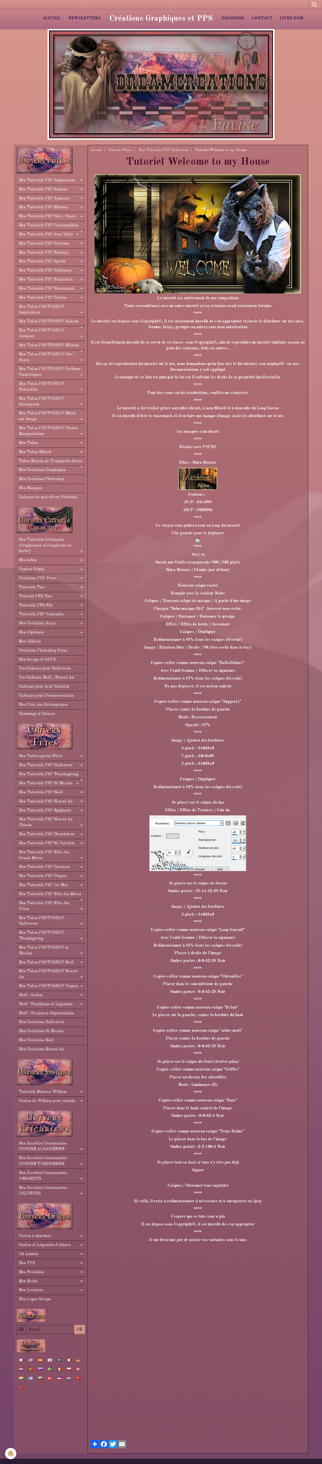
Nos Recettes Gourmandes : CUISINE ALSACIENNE (44, 1146)
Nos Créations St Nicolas (41, 1031)
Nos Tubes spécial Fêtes (40, 756)
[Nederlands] (21, 1369)
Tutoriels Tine (32, 587)
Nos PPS (27, 1263)
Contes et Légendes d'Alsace (45, 1245)
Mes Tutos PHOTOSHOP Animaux (41, 333)
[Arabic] (59, 1360)
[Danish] (50, 1378)
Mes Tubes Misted (35, 452)
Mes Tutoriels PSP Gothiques (45, 271)
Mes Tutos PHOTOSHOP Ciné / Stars (47, 357)
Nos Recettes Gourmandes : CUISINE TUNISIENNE (44, 1161)
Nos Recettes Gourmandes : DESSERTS (44, 1176)
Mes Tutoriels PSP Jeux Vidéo (46, 234)
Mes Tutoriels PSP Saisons (43, 189)
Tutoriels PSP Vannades (41, 614)
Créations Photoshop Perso (43, 651)
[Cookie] (10, 1453)
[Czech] (59, 1378)
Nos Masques (30, 488)
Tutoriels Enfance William (43, 1092)
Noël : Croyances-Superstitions (46, 1013)
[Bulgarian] (40, 1378)
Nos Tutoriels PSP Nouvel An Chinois (46, 822)
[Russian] (40, 1369)
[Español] (40, 1360)
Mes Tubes (28, 443)
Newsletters (84, 18)
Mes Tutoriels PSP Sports (42, 261)
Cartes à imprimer (35, 1236)
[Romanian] (59, 1369)
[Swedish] (50, 1369)
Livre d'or (292, 18)
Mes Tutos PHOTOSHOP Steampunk (41, 402)
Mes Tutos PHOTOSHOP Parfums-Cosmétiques (50, 372)
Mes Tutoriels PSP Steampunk (46, 289)
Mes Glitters (30, 642)
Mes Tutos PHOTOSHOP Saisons (49, 321)
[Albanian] (21, 1387)
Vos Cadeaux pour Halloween (45, 669)
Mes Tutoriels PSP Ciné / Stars (47, 216)
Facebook (233, 18)
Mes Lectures (31, 1290)
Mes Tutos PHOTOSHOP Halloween (41, 921)
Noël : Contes (31, 995)
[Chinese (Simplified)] (78, 1378)
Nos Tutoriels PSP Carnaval (44, 867)
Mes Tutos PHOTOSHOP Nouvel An (48, 974)
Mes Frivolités (31, 1272)
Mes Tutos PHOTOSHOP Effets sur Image (47, 416)
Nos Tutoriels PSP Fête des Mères (50, 894)
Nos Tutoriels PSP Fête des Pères (44, 906)
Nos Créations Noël (36, 1040)
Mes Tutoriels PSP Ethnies (43, 207)
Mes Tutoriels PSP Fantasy (44, 253)
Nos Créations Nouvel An (41, 1049)
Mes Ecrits (28, 1281)
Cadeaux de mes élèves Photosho (48, 497)
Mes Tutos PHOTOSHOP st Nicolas (44, 950)
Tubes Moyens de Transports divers (50, 461)
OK (80, 1329)
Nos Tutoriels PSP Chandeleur (47, 834)
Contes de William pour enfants (47, 1101)
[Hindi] (21, 1378)
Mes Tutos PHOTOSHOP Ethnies (49, 345)
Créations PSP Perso (37, 578)
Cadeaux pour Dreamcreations (46, 696)
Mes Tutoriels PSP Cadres (42, 298)
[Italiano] (69, 1360)
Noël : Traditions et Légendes (46, 1004)
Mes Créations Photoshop (41, 479)
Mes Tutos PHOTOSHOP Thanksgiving (41, 936)
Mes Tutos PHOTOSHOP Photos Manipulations (48, 431)
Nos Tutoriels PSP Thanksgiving (48, 774)
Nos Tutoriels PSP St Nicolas (45, 783)
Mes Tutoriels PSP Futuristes (46, 280)
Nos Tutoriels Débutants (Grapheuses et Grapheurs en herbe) (45, 545)
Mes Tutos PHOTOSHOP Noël (46, 962)
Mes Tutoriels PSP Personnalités (48, 225)
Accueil (52, 18)
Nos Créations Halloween (41, 1022)
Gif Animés (28, 1254)
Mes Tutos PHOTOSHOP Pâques (48, 986)
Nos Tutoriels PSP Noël (40, 792)
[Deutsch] (78, 1360)
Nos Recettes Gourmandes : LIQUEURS (44, 1191)
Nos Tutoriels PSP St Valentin (47, 843)
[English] (30, 1360)
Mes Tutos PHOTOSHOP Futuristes (41, 387)
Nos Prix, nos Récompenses (43, 705)
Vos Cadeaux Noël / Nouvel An (46, 678)
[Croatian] (69, 1378)
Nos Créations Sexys (37, 623)
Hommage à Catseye (37, 714)
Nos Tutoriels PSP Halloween (163, 150)
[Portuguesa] (30, 1369)
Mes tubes (28, 560)
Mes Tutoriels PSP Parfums (44, 244)
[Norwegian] (78, 1369)
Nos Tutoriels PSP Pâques (43, 876)
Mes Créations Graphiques (42, 470)
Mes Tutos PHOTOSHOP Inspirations (41, 310)
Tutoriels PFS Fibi (36, 606)
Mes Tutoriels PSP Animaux (44, 198)
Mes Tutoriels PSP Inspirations (47, 180)
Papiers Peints (32, 569)
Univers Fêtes (120, 150)
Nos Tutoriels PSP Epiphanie (45, 811)
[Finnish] (30, 1378)
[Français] (21, 1360)
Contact (262, 18)
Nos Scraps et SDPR (37, 660)
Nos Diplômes (31, 632)
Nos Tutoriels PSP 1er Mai (43, 885)
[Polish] (69, 1369)
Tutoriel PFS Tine (35, 596)
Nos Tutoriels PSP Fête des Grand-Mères (44, 855)
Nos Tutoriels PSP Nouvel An (46, 802)
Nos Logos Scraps (35, 1299)
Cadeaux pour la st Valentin (44, 687)
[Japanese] (50, 1360)
